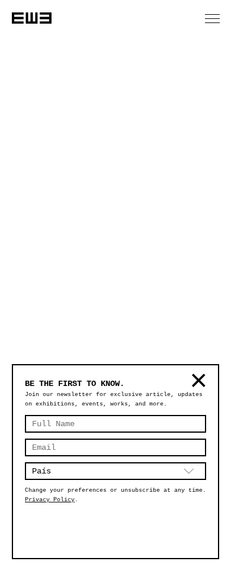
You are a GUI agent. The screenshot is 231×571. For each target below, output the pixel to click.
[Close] (197, 384)
